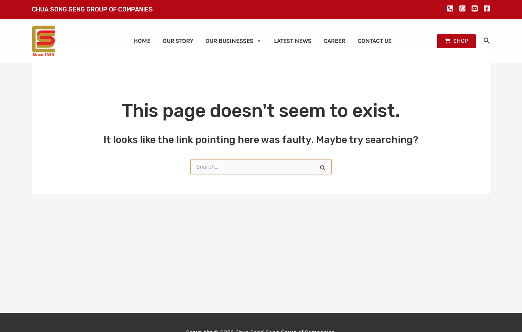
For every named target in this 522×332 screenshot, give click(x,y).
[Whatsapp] (462, 8)
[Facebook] (486, 8)
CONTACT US (375, 40)
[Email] (474, 8)
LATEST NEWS (292, 40)
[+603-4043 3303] (450, 8)
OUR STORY (178, 40)
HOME (142, 40)
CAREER (334, 40)
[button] (456, 41)
